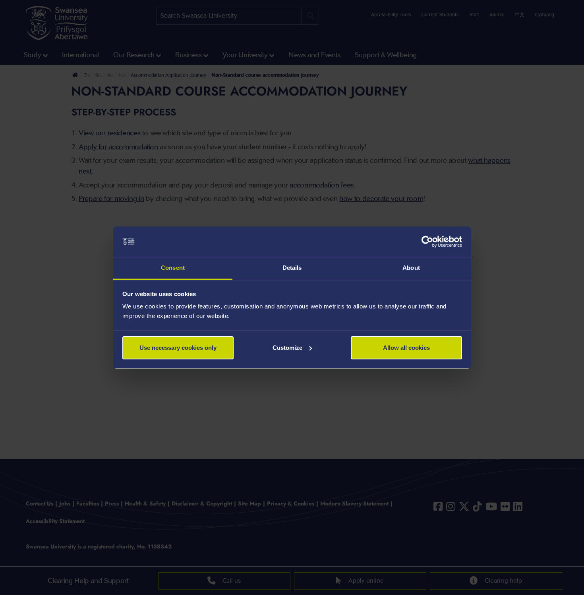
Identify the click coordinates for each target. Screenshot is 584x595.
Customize (287, 347)
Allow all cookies (406, 347)
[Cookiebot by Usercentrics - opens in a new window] (427, 242)
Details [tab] (292, 267)
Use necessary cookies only (178, 347)
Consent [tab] (173, 267)
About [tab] (411, 267)
